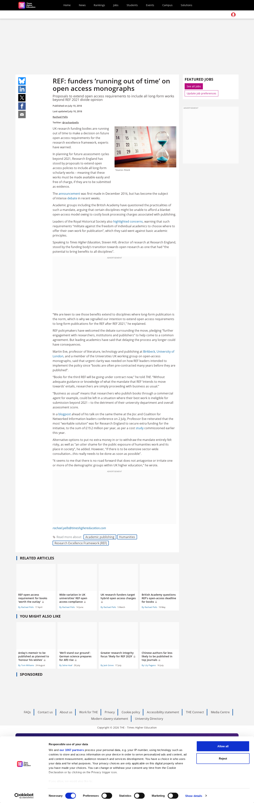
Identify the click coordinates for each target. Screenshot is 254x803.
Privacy (110, 712)
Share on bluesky (22, 81)
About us (66, 712)
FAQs (27, 712)
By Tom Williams (26, 665)
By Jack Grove (107, 665)
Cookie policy (131, 712)
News (82, 5)
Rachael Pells (60, 117)
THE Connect (195, 712)
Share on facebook (22, 106)
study (140, 428)
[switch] (107, 796)
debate (72, 198)
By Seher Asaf (65, 665)
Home (67, 5)
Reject (223, 758)
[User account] (233, 15)
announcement (69, 194)
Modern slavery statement (109, 719)
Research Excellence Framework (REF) (80, 543)
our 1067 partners (72, 750)
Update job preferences (201, 93)
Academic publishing (99, 537)
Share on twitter (22, 97)
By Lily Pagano (149, 665)
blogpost (64, 414)
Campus (167, 5)
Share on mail (22, 114)
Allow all (223, 746)
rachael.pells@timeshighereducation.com (79, 528)
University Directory (149, 719)
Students (132, 5)
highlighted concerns (128, 221)
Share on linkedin (22, 89)
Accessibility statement (163, 712)
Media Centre (220, 712)
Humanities (127, 537)
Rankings (99, 5)
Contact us (45, 712)
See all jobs (194, 86)
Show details (193, 795)
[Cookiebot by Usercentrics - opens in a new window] (24, 796)
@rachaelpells (70, 122)
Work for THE (88, 712)
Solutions (186, 5)
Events (150, 5)
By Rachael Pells (26, 607)
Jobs (115, 5)
